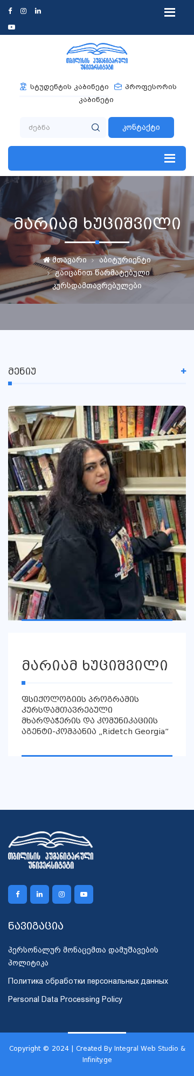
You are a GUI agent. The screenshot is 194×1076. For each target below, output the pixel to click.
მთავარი (68, 259)
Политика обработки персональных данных (88, 981)
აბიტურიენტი (125, 259)
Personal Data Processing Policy (65, 999)
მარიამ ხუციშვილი (95, 666)
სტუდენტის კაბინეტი (69, 87)
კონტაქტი (141, 127)
